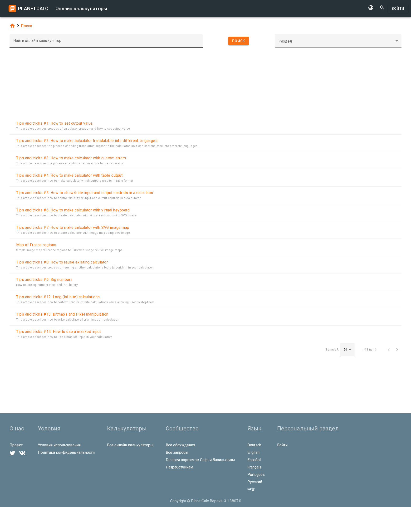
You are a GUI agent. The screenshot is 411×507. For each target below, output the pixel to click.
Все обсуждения (180, 445)
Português (256, 474)
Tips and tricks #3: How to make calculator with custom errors (71, 158)
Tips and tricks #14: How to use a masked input (58, 331)
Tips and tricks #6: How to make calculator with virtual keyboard (73, 210)
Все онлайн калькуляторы (130, 445)
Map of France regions (36, 245)
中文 (251, 489)
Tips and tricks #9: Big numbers (44, 279)
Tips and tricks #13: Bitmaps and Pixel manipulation (62, 314)
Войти (398, 8)
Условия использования (59, 445)
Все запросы (177, 452)
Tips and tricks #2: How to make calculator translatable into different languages (86, 140)
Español (254, 460)
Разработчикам (179, 467)
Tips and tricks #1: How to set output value (54, 123)
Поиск (26, 26)
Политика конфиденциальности (66, 452)
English (253, 452)
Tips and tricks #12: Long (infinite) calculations (58, 297)
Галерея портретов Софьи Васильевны (200, 460)
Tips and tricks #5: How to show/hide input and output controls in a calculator (84, 192)
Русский (254, 482)
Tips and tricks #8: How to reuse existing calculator (62, 262)
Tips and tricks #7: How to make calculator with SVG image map (72, 227)
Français (254, 467)
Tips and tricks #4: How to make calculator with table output (69, 175)
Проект (16, 445)
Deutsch (254, 445)
